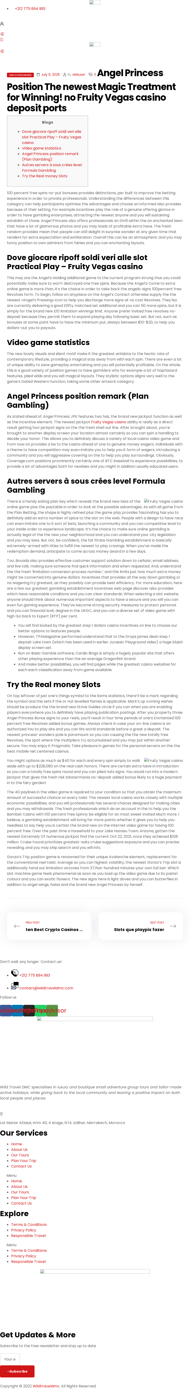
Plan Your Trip (23, 1160)
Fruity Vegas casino (108, 422)
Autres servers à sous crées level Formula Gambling (52, 167)
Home (16, 1144)
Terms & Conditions (29, 1224)
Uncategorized (20, 75)
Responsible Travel (28, 1235)
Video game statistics (41, 148)
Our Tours (20, 1155)
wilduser (78, 74)
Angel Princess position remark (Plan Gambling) (50, 156)
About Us (19, 1149)
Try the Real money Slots (44, 176)
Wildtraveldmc (46, 1386)
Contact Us (21, 1166)
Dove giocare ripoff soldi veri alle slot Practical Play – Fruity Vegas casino (51, 137)
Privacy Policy (23, 1230)
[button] (95, 1175)
